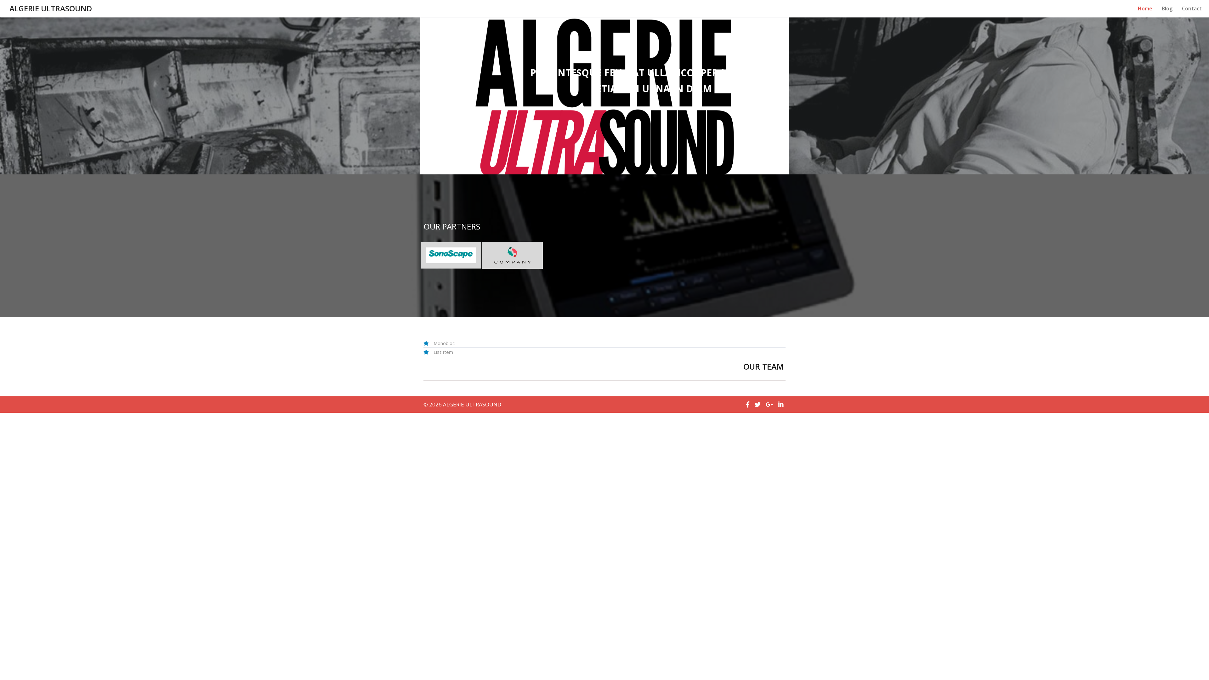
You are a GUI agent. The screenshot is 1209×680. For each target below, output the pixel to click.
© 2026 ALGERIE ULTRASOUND (462, 404)
